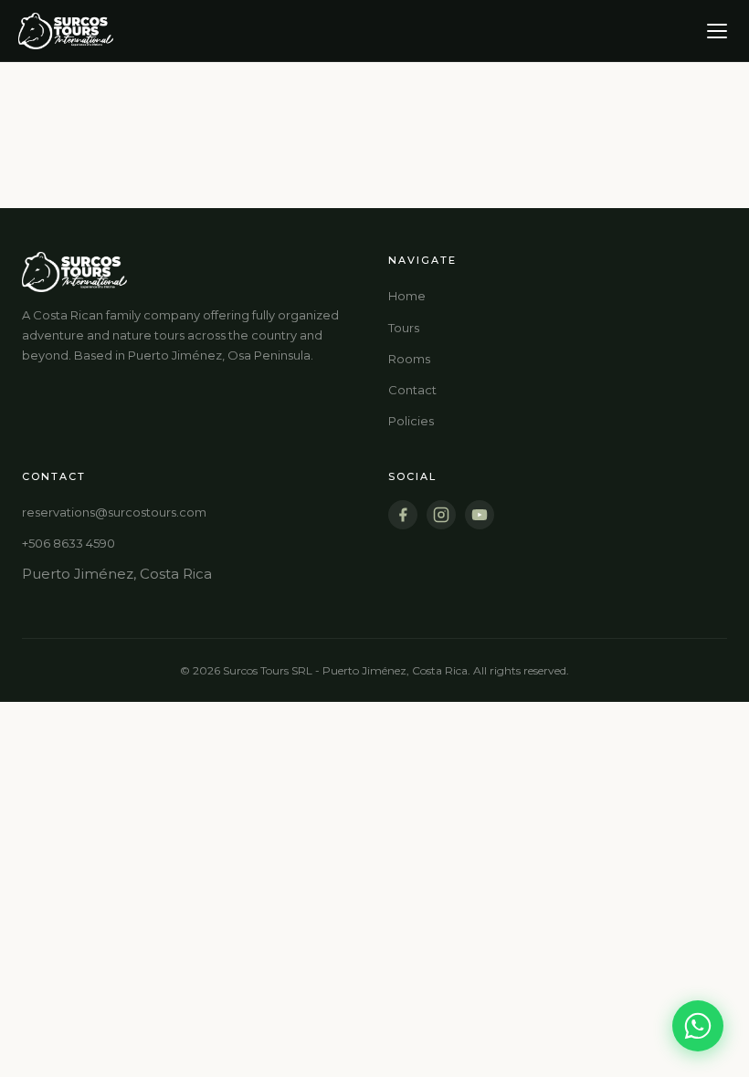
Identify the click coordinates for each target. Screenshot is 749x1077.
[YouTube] (479, 514)
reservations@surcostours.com (114, 512)
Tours (403, 327)
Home (407, 295)
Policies (411, 420)
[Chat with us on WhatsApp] (697, 1025)
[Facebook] (402, 514)
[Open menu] (717, 31)
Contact (412, 389)
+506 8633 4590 (68, 543)
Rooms (409, 358)
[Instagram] (441, 514)
